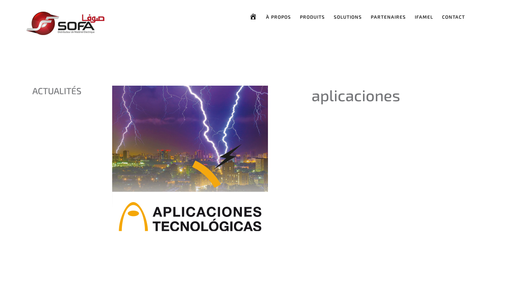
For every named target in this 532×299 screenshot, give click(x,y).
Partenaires (388, 16)
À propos (278, 16)
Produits (312, 16)
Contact (453, 16)
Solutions (348, 16)
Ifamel (424, 16)
